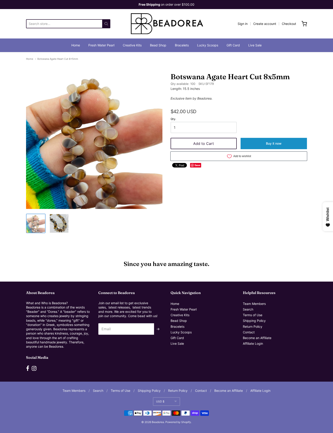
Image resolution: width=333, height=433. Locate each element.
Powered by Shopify (178, 422)
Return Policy (252, 326)
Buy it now (274, 143)
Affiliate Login (253, 343)
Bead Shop (158, 45)
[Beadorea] (166, 23)
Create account (264, 24)
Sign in (243, 24)
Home (75, 45)
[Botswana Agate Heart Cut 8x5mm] (36, 223)
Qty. (173, 119)
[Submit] (106, 23)
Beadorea (158, 422)
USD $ (160, 401)
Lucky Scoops (207, 45)
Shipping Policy (254, 321)
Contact (249, 332)
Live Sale (255, 45)
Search (248, 309)
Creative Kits (132, 45)
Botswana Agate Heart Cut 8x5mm (57, 58)
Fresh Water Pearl (101, 45)
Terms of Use (252, 315)
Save (197, 165)
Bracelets (182, 45)
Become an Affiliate (257, 338)
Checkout (289, 24)
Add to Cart (203, 143)
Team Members (254, 304)
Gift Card (233, 45)
